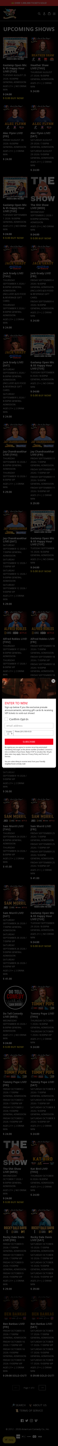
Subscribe (29, 741)
